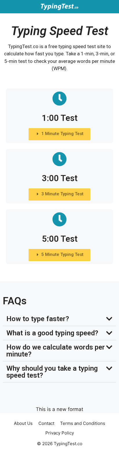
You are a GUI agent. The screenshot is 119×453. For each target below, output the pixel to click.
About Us (23, 423)
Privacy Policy (59, 433)
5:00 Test (59, 239)
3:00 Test (59, 178)
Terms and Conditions (82, 423)
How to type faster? (37, 319)
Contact (46, 423)
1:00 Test (59, 118)
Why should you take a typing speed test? (52, 371)
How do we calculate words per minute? (55, 350)
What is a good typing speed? (52, 333)
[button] (59, 319)
